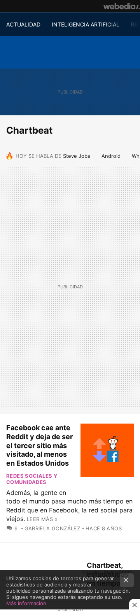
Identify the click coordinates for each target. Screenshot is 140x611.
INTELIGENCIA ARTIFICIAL (85, 24)
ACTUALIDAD (23, 24)
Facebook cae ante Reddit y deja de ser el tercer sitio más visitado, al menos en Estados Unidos (39, 445)
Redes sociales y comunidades (31, 479)
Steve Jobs (76, 156)
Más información (26, 603)
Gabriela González (52, 528)
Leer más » (42, 519)
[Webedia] (121, 6)
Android (111, 156)
